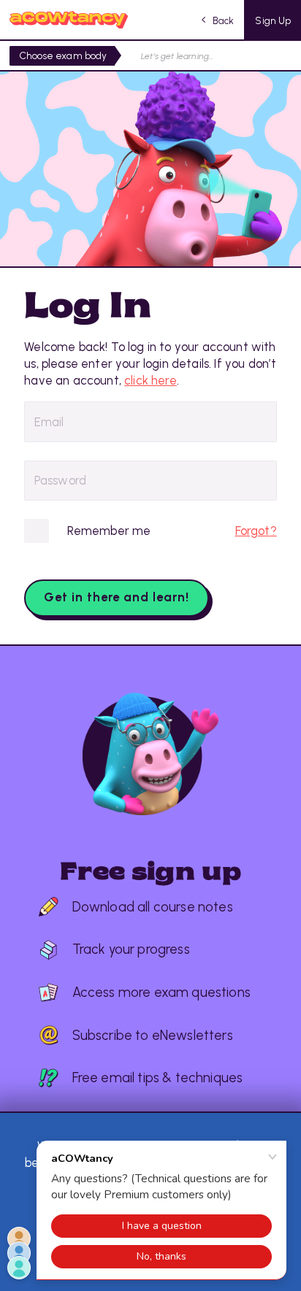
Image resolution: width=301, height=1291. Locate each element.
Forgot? (256, 530)
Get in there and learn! (116, 597)
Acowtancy (68, 19)
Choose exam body (63, 55)
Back (224, 20)
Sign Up (273, 20)
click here (150, 380)
